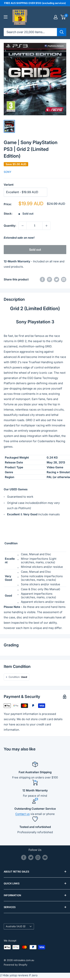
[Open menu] (5, 16)
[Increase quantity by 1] (46, 226)
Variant (8, 184)
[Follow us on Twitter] (30, 857)
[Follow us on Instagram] (38, 857)
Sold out (35, 249)
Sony (7, 171)
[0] (63, 17)
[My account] (55, 17)
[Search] (61, 32)
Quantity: (10, 225)
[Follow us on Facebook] (23, 857)
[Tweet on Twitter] (56, 279)
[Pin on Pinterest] (49, 279)
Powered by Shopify (15, 964)
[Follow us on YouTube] (45, 857)
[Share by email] (63, 279)
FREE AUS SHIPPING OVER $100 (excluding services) (35, 3)
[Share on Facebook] (42, 279)
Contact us (22, 814)
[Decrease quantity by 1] (23, 226)
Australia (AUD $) (16, 926)
